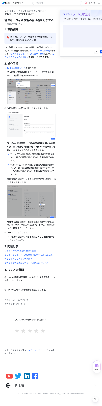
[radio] (17, 331)
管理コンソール (14, 11)
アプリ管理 (27, 11)
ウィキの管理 (39, 11)
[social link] (10, 376)
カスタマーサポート (37, 349)
